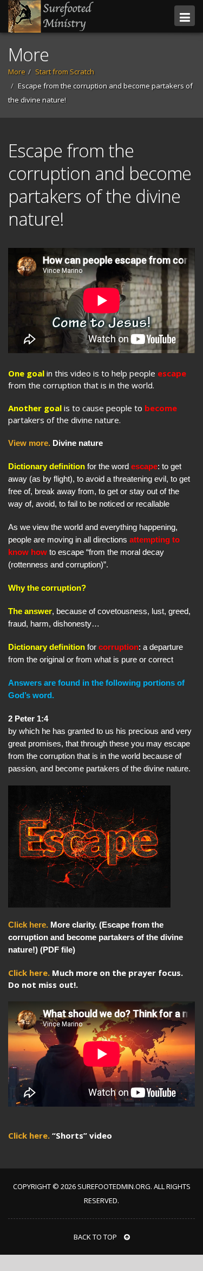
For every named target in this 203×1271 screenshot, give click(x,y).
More (16, 71)
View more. (29, 443)
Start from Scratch (64, 71)
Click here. (28, 924)
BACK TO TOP (96, 1237)
